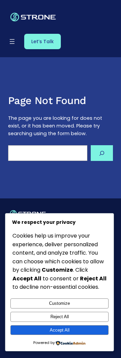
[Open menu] (12, 41)
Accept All (60, 330)
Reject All (59, 316)
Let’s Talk (42, 41)
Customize (59, 303)
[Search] (102, 153)
